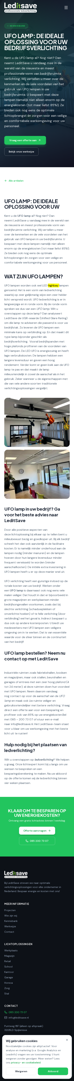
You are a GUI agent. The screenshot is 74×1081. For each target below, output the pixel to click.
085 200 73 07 (39, 840)
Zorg (7, 988)
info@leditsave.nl (22, 724)
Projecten (10, 910)
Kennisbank (11, 921)
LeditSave (19, 220)
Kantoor (9, 972)
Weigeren (21, 1071)
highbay (53, 285)
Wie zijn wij (10, 915)
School (8, 966)
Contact (9, 931)
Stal (6, 993)
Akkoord (53, 1071)
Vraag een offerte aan (23, 140)
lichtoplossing (20, 534)
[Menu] (66, 7)
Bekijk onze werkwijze (21, 151)
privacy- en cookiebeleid (26, 1062)
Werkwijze (10, 926)
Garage (8, 977)
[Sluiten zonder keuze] (67, 1039)
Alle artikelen (16, 180)
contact (15, 696)
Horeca (8, 982)
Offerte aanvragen (35, 830)
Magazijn (9, 955)
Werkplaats (11, 950)
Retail (7, 961)
